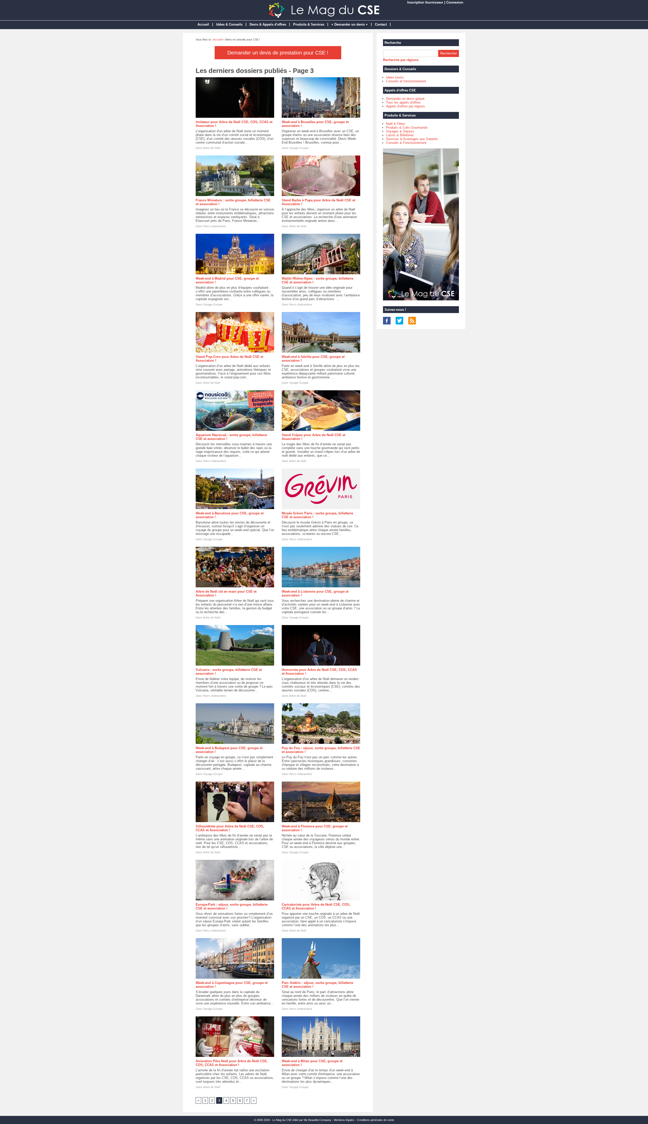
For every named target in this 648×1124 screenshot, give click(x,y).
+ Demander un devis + (349, 24)
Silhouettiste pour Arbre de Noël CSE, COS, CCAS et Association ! (230, 828)
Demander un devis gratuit (405, 99)
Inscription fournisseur (425, 2)
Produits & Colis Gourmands (407, 127)
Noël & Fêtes (395, 124)
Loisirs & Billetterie (400, 135)
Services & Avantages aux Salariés (412, 139)
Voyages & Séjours (400, 131)
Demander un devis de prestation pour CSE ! (277, 52)
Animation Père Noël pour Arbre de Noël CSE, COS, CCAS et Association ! (232, 1063)
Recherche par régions (400, 60)
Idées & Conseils (229, 24)
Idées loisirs (395, 77)
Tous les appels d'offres (403, 102)
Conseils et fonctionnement (406, 81)
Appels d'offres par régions (405, 106)
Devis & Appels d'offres (268, 24)
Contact (381, 24)
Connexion (454, 2)
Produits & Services (308, 24)
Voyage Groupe (299, 147)
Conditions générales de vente (375, 1119)
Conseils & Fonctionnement (406, 143)
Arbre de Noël (211, 147)
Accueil (203, 24)
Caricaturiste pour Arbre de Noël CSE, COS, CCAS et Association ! (316, 906)
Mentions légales (344, 1119)
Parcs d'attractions (214, 226)
